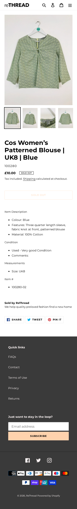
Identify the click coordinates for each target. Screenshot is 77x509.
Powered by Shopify (48, 495)
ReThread (31, 495)
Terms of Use (17, 377)
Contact (14, 367)
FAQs (12, 357)
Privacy (13, 388)
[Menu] (70, 5)
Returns (14, 398)
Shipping (29, 178)
